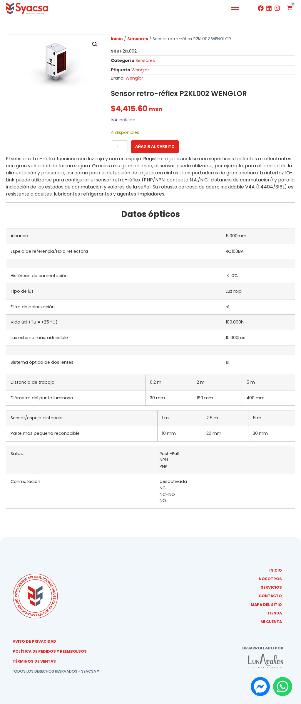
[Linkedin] (269, 8)
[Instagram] (277, 8)
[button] (235, 8)
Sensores (137, 39)
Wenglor (140, 70)
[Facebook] (261, 8)
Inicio (117, 39)
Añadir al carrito (155, 146)
